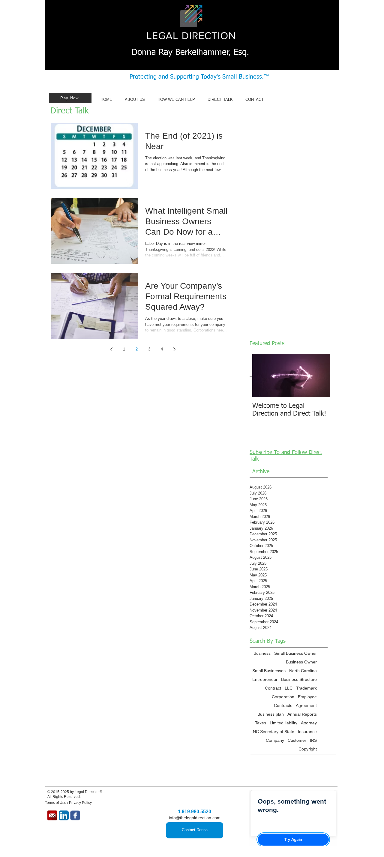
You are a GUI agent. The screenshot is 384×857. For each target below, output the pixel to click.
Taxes (260, 722)
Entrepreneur (265, 679)
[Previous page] (111, 349)
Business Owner (301, 662)
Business (262, 653)
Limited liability (283, 722)
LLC (288, 688)
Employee (307, 696)
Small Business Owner (295, 653)
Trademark (306, 688)
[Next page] (174, 349)
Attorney (309, 722)
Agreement (306, 705)
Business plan (270, 714)
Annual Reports (302, 714)
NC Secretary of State (273, 731)
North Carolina (303, 670)
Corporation (283, 696)
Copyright (307, 749)
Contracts (283, 705)
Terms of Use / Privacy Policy (68, 803)
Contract (273, 688)
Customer (297, 740)
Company (275, 740)
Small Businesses (269, 670)
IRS (313, 740)
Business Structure (299, 679)
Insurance (307, 731)
